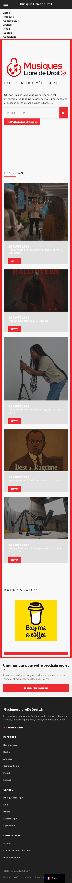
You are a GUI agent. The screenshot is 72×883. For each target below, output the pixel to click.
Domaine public (11, 857)
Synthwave (9, 825)
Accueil (7, 12)
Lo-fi (6, 804)
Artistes (8, 24)
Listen (14, 261)
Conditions (9, 36)
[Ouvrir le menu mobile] (6, 5)
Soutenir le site (14, 727)
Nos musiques (11, 744)
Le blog (7, 32)
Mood (6, 28)
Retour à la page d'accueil (22, 121)
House (6, 811)
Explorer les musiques (36, 687)
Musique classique (13, 797)
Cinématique (10, 818)
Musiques (8, 16)
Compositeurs (11, 20)
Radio (6, 751)
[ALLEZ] (63, 112)
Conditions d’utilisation (16, 850)
